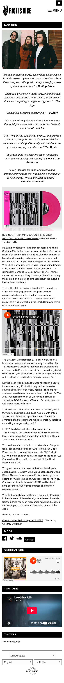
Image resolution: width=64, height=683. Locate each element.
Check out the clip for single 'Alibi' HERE (22, 520)
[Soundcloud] (19, 538)
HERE (14, 241)
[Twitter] (12, 538)
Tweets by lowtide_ (12, 641)
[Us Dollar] (48, 662)
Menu (57, 10)
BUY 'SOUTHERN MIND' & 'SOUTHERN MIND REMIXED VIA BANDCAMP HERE (27, 236)
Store (29, 539)
